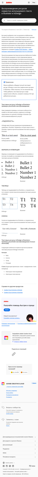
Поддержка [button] (6, 449)
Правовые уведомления (8, 323)
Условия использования (8, 471)
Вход (34, 2)
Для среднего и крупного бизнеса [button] (12, 441)
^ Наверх (34, 383)
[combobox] (19, 20)
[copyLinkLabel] (14, 355)
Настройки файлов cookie (21, 471)
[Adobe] (9, 2)
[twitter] (10, 466)
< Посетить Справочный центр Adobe (14, 386)
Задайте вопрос (9, 413)
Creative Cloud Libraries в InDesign (13, 290)
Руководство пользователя (12, 395)
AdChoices (26, 474)
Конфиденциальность (25, 469)
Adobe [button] (4, 453)
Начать (7, 425)
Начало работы (9, 392)
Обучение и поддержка (11, 390)
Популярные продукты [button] (9, 457)
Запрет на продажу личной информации (12, 474)
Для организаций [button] (7, 445)
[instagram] (7, 466)
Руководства (9, 397)
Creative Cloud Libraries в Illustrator (13, 292)
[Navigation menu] (2, 2)
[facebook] (4, 466)
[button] (28, 2)
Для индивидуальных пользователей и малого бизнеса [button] (18, 437)
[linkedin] (13, 466)
